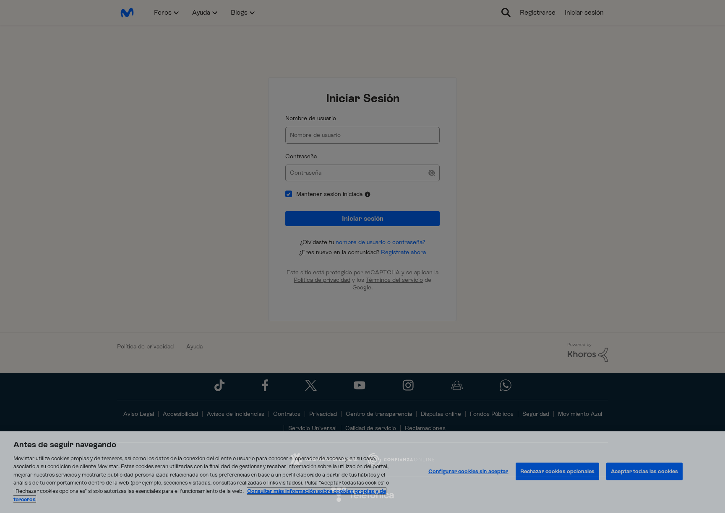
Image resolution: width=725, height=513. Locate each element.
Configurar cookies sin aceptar (468, 471)
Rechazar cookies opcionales (557, 471)
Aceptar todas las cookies (644, 471)
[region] (362, 472)
